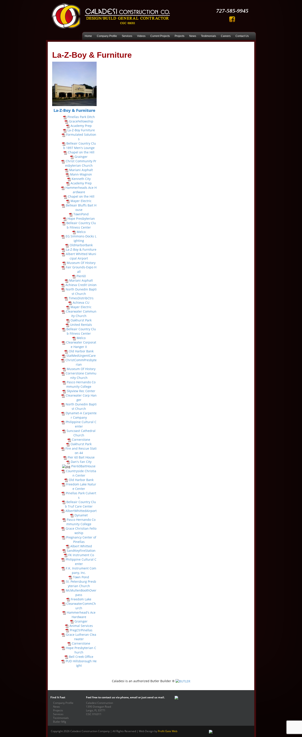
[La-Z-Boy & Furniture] (74, 84)
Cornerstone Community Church (81, 375)
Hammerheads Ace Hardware (81, 189)
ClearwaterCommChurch (81, 605)
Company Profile (107, 36)
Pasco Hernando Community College (81, 384)
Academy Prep (81, 126)
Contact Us (242, 36)
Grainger (81, 157)
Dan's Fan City (81, 462)
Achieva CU (81, 302)
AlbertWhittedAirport (81, 511)
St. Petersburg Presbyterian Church (81, 583)
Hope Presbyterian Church (81, 650)
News (192, 36)
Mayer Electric (81, 201)
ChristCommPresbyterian (81, 362)
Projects (179, 36)
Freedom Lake (81, 599)
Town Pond (81, 577)
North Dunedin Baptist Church (81, 291)
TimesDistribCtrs (81, 298)
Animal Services (81, 626)
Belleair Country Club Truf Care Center (80, 504)
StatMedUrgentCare (81, 355)
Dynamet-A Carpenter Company (81, 415)
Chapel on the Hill (81, 152)
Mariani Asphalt (81, 170)
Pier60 (81, 276)
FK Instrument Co (81, 555)
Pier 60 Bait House (81, 457)
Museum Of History (81, 263)
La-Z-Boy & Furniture (81, 249)
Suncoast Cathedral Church (81, 433)
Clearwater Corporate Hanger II (81, 344)
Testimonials (208, 36)
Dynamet (81, 515)
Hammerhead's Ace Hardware (81, 614)
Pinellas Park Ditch (81, 117)
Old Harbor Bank (81, 351)
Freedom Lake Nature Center (81, 486)
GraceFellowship (81, 121)
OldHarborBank (81, 245)
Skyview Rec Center (81, 391)
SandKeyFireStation (81, 550)
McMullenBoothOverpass (81, 592)
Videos (141, 36)
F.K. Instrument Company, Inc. (81, 570)
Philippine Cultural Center (81, 424)
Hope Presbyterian (81, 218)
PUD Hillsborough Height (81, 663)
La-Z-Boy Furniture (81, 130)
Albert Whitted (81, 546)
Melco (81, 232)
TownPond (81, 214)
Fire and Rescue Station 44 (81, 450)
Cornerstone (81, 439)
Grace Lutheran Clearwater (81, 636)
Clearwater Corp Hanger (81, 397)
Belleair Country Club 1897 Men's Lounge (79, 145)
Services (127, 36)
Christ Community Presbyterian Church (81, 163)
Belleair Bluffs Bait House (81, 207)
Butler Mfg (59, 721)
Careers (226, 36)
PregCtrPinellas (81, 630)
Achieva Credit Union (81, 285)
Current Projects (160, 36)
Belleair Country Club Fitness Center (81, 225)
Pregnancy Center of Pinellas (81, 539)
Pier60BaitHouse (83, 466)
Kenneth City (81, 179)
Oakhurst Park (81, 320)
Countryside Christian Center (81, 473)
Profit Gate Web (167, 731)
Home (88, 36)
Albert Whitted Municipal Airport (81, 256)
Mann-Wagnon (81, 174)
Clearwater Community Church (81, 313)
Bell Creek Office (81, 657)
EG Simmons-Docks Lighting (81, 238)
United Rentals (81, 325)
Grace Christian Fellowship (81, 530)
